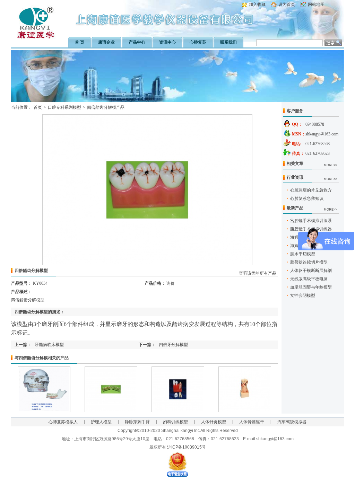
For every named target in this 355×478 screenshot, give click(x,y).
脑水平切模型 (302, 253)
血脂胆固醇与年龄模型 (311, 287)
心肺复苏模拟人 (63, 421)
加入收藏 (257, 4)
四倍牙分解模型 (173, 344)
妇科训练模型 (175, 421)
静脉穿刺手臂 (137, 421)
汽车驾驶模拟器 (291, 421)
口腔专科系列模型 (64, 107)
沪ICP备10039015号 (186, 447)
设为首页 (286, 4)
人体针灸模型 (213, 421)
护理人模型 (101, 421)
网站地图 (316, 4)
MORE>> (330, 165)
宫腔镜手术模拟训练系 (311, 220)
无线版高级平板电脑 (309, 278)
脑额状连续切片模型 (309, 262)
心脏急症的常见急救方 (311, 190)
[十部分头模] (44, 410)
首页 (38, 107)
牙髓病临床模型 (49, 344)
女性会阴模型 (302, 295)
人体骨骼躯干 (251, 421)
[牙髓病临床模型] (111, 410)
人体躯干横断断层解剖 (311, 270)
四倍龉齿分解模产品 (105, 107)
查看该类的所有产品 (257, 273)
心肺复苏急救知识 (306, 198)
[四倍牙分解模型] (177, 410)
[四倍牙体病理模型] (244, 410)
